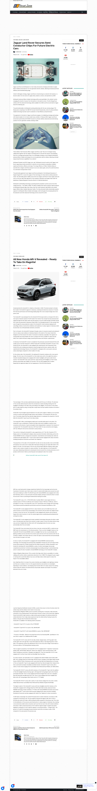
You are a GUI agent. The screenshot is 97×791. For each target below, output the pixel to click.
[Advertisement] (59, 6)
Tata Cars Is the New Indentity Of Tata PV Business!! (75, 118)
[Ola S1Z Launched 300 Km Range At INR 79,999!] (65, 102)
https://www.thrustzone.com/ (29, 218)
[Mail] (31, 225)
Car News (18, 36)
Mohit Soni (19, 51)
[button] (82, 12)
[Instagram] (26, 225)
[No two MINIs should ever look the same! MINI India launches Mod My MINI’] (65, 94)
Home (14, 36)
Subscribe (66, 54)
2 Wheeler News (73, 100)
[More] (54, 201)
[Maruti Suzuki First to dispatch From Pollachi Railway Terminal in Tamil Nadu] (65, 126)
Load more (73, 131)
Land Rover (26, 39)
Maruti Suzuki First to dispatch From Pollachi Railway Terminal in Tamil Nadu (76, 126)
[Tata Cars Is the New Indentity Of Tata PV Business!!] (65, 118)
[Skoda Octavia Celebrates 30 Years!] (65, 110)
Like (65, 46)
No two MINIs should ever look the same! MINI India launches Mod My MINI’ (76, 94)
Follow (73, 46)
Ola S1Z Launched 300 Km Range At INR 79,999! (76, 102)
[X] (33, 225)
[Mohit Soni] (14, 52)
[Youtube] (35, 225)
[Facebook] (24, 225)
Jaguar (20, 39)
